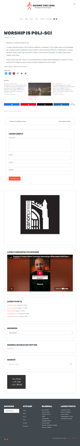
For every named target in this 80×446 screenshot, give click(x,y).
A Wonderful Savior (13, 316)
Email (11, 162)
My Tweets (10, 348)
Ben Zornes (45, 410)
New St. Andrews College (49, 425)
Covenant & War (12, 305)
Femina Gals (45, 423)
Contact (25, 423)
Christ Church (46, 414)
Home (24, 410)
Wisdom (19, 111)
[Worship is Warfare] (39, 89)
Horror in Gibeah (12, 308)
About (24, 416)
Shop (24, 419)
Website (11, 169)
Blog (24, 413)
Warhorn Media (46, 427)
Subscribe (25, 426)
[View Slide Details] (40, 214)
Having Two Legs (40, 6)
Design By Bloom (71, 438)
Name (11, 155)
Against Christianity (10, 111)
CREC (43, 416)
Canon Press (45, 412)
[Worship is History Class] (16, 89)
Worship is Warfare (33, 96)
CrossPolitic (45, 418)
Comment (12, 137)
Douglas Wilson (46, 421)
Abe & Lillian (11, 311)
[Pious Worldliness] (65, 89)
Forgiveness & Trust (13, 313)
